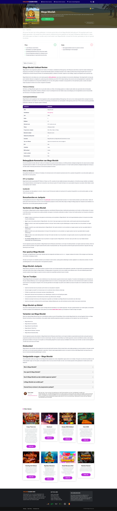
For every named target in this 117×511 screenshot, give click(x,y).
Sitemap (24, 508)
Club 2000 (86, 427)
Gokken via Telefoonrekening (56, 499)
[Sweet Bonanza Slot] (67, 462)
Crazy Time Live (31, 427)
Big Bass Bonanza (49, 466)
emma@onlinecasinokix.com (32, 395)
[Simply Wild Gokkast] (67, 424)
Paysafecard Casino (54, 495)
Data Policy (29, 508)
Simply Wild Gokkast (68, 427)
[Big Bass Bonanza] (49, 462)
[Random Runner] (86, 462)
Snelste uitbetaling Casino (56, 498)
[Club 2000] (86, 424)
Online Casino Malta (55, 494)
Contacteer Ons (36, 508)
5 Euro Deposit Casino (55, 497)
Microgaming (90, 22)
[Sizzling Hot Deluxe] (31, 462)
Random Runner (86, 466)
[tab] (58, 367)
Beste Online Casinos (47, 1)
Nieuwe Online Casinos (60, 1)
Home (24, 29)
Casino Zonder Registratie (74, 1)
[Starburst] (49, 424)
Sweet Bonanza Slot (67, 466)
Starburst (49, 427)
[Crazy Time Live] (31, 424)
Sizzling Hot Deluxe (31, 466)
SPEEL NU (47, 19)
